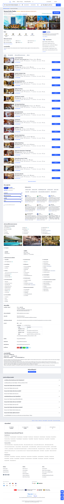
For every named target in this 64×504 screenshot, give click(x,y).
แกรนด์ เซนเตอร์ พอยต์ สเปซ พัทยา (10, 446)
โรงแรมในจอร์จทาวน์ (13, 460)
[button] (32, 1)
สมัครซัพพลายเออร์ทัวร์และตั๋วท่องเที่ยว (47, 475)
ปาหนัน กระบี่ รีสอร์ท (54, 448)
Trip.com (33, 420)
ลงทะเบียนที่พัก (44, 473)
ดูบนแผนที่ (44, 51)
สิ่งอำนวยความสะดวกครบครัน (8, 43)
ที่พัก (10, 1)
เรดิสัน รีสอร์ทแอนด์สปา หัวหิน (49, 444)
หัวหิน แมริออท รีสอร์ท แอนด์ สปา (29, 444)
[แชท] (62, 498)
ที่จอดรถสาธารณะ (45, 227)
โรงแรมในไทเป (47, 456)
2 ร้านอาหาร (44, 229)
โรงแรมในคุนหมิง (40, 458)
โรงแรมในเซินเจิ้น (51, 458)
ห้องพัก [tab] (5, 55)
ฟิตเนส (25, 227)
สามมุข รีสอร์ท (47, 450)
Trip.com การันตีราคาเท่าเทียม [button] (47, 13)
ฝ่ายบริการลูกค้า (5, 468)
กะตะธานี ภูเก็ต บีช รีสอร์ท (32, 446)
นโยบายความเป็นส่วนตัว (26, 475)
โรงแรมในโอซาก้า (34, 456)
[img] (15, 23)
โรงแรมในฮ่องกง (7, 456)
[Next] (60, 240)
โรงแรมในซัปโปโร (35, 458)
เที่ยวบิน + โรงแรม (20, 1)
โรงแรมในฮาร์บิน (7, 460)
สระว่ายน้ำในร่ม (7, 227)
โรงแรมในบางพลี (29, 456)
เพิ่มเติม (5, 49)
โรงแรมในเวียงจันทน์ (41, 456)
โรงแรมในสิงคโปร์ (16, 458)
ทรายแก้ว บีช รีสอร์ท (53, 446)
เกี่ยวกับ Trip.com (25, 468)
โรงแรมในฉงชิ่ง (22, 458)
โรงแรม (37, 420)
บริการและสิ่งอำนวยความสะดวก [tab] (20, 55)
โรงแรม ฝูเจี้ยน (45, 420)
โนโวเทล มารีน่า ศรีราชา (53, 450)
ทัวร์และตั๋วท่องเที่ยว (27, 1)
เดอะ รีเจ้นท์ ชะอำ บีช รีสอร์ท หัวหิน (32, 448)
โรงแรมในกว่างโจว (23, 456)
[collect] (62, 491)
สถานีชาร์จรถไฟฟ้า (7, 275)
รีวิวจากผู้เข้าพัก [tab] (10, 55)
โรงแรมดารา (6, 452)
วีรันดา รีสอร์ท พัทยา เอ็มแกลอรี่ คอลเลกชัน (20, 448)
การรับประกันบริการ (5, 470)
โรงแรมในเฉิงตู (18, 456)
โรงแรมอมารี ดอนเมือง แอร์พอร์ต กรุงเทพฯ (33, 450)
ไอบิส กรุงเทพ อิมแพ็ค (25, 446)
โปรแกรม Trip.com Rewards (46, 470)
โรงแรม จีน (40, 420)
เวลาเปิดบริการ (7, 266)
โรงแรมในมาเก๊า (46, 458)
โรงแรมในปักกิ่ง (7, 458)
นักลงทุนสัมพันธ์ (44, 468)
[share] (62, 495)
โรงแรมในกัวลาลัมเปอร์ (28, 458)
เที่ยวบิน (14, 1)
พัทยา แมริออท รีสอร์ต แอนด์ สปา (39, 444)
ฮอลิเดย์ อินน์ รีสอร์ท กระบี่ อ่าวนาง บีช (10, 450)
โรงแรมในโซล (12, 458)
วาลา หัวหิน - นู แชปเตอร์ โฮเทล (9, 448)
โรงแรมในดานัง (51, 456)
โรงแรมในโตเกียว (12, 456)
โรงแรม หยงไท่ (50, 420)
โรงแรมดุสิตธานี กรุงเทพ (41, 448)
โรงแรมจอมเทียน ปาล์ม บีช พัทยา (18, 444)
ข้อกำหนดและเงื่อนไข (25, 473)
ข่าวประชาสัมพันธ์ (25, 470)
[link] (48, 1)
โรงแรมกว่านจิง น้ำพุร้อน (10, 11)
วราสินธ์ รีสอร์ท (48, 448)
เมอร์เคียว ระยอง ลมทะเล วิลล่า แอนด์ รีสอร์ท (43, 446)
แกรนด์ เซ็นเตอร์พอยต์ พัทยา (9, 444)
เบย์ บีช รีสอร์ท (42, 450)
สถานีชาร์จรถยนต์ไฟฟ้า (8, 229)
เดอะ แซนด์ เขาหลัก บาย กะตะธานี (21, 450)
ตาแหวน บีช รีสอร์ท (18, 446)
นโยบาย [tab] (28, 55)
